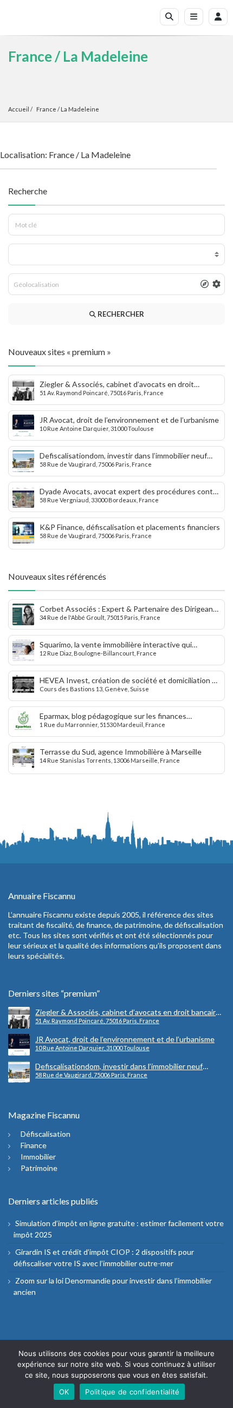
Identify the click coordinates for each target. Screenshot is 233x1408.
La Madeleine (80, 109)
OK (64, 1391)
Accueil (18, 109)
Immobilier (38, 1156)
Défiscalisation (45, 1133)
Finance (34, 1145)
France (46, 109)
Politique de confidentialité (132, 1391)
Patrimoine (39, 1168)
